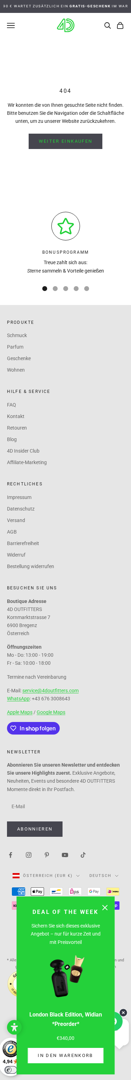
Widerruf (16, 555)
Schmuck (17, 335)
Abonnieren (34, 829)
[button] (14, 1027)
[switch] (11, 1070)
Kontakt (15, 416)
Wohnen (16, 370)
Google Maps (51, 712)
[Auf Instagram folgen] (28, 854)
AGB (12, 532)
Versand (16, 520)
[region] (65, 243)
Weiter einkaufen (65, 141)
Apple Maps (19, 712)
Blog (12, 439)
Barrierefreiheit (23, 543)
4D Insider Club (23, 451)
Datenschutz (21, 509)
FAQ (11, 405)
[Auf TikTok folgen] (83, 854)
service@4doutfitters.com (50, 690)
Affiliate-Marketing (27, 462)
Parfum (15, 347)
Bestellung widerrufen (30, 566)
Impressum (19, 497)
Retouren (17, 428)
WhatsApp (18, 698)
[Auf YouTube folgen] (64, 854)
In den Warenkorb (65, 1055)
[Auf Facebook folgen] (10, 854)
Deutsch (100, 875)
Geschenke (19, 358)
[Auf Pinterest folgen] (46, 854)
